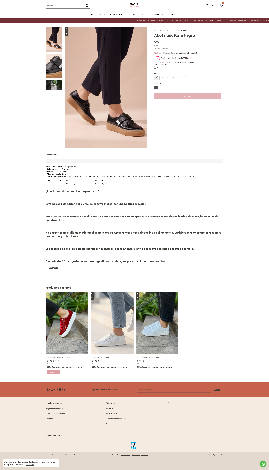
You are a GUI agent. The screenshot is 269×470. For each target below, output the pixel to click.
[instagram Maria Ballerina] (168, 403)
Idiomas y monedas (54, 435)
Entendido (30, 465)
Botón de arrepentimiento (140, 455)
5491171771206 (111, 414)
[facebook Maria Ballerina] (173, 403)
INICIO (93, 14)
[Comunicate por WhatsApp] (263, 464)
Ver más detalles (163, 68)
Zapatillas (164, 30)
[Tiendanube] (214, 455)
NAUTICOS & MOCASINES (111, 14)
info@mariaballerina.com (116, 418)
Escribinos (50, 418)
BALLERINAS (132, 14)
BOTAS (145, 14)
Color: (159, 83)
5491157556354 (112, 409)
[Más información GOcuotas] (193, 58)
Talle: (157, 73)
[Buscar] (86, 5)
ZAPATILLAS (158, 14)
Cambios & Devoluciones (55, 414)
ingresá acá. (125, 455)
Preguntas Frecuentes (54, 409)
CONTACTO (174, 14)
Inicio (156, 30)
